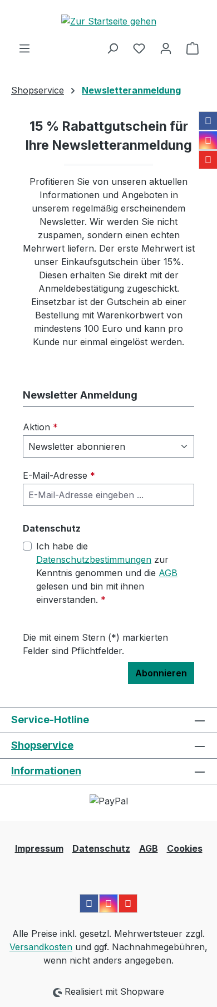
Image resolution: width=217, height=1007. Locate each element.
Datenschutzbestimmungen (93, 559)
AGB (168, 572)
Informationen (46, 771)
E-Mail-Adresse (59, 475)
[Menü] (24, 48)
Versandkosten (40, 946)
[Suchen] (112, 48)
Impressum (39, 848)
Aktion (40, 427)
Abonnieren (161, 673)
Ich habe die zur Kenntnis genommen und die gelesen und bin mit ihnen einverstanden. (106, 573)
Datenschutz (101, 848)
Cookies (185, 848)
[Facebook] (208, 121)
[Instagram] (208, 140)
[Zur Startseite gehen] (108, 20)
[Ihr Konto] (165, 48)
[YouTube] (208, 160)
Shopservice (42, 745)
